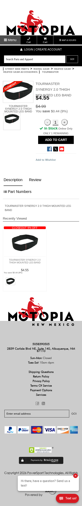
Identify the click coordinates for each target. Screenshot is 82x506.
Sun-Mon (41, 358)
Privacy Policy (41, 381)
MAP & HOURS (68, 40)
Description (13, 180)
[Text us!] (67, 499)
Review (35, 180)
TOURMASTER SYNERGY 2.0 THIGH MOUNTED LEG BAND (25, 261)
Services (41, 394)
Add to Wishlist (46, 159)
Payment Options (41, 390)
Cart (45, 42)
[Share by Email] (61, 149)
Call (29, 42)
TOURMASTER (50, 72)
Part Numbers (19, 191)
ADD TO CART (56, 140)
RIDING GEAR (42, 69)
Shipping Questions (41, 372)
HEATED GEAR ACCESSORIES (20, 72)
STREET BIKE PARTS (17, 69)
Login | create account (42, 49)
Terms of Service (41, 385)
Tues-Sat (41, 362)
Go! (72, 59)
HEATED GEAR (62, 69)
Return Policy (41, 376)
